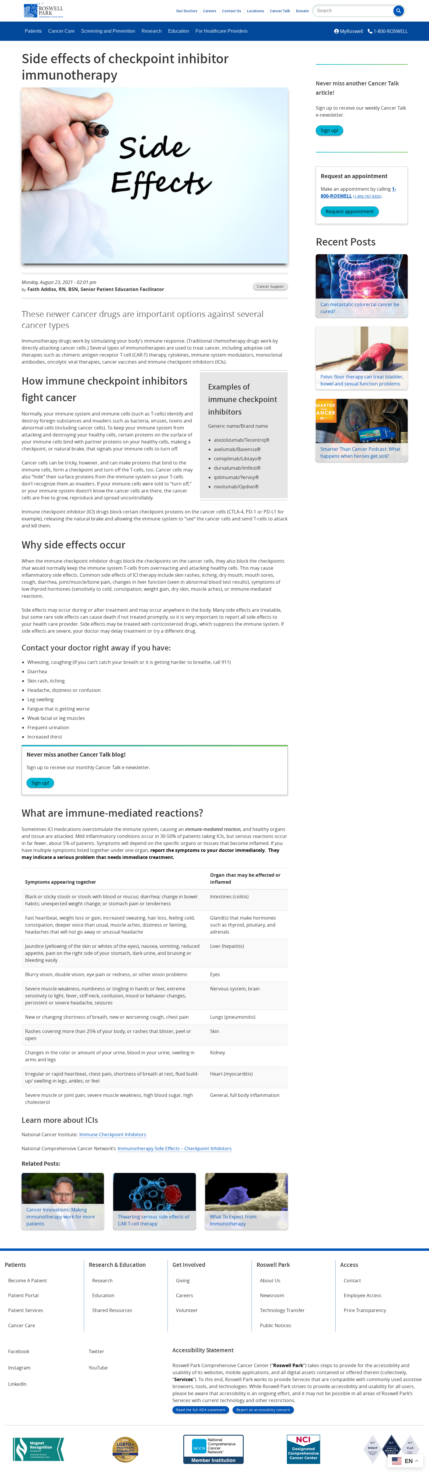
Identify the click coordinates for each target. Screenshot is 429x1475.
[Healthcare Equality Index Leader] (125, 1462)
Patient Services (25, 1310)
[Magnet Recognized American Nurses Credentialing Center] (38, 1462)
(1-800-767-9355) (367, 196)
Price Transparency (365, 1310)
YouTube (98, 1367)
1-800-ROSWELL (391, 31)
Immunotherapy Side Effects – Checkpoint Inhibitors (175, 1148)
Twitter (96, 1351)
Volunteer (187, 1310)
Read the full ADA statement (200, 1409)
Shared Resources (112, 1310)
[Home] (43, 16)
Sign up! (329, 130)
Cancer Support (270, 286)
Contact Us (231, 10)
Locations (255, 10)
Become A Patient (27, 1280)
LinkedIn (17, 1384)
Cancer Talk (280, 10)
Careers (209, 10)
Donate (302, 10)
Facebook (18, 1351)
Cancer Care (61, 31)
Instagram (19, 1367)
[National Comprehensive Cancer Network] (213, 1462)
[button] (398, 11)
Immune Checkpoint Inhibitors (112, 1134)
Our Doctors (186, 10)
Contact (352, 1280)
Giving (183, 1280)
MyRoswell (351, 31)
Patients (33, 31)
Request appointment (350, 211)
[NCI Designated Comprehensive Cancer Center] (303, 1462)
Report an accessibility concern (263, 1409)
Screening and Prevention (108, 31)
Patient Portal (23, 1295)
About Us (270, 1280)
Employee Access (362, 1295)
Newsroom (272, 1295)
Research (152, 31)
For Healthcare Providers (221, 31)
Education (178, 31)
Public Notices (275, 1325)
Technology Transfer (282, 1310)
